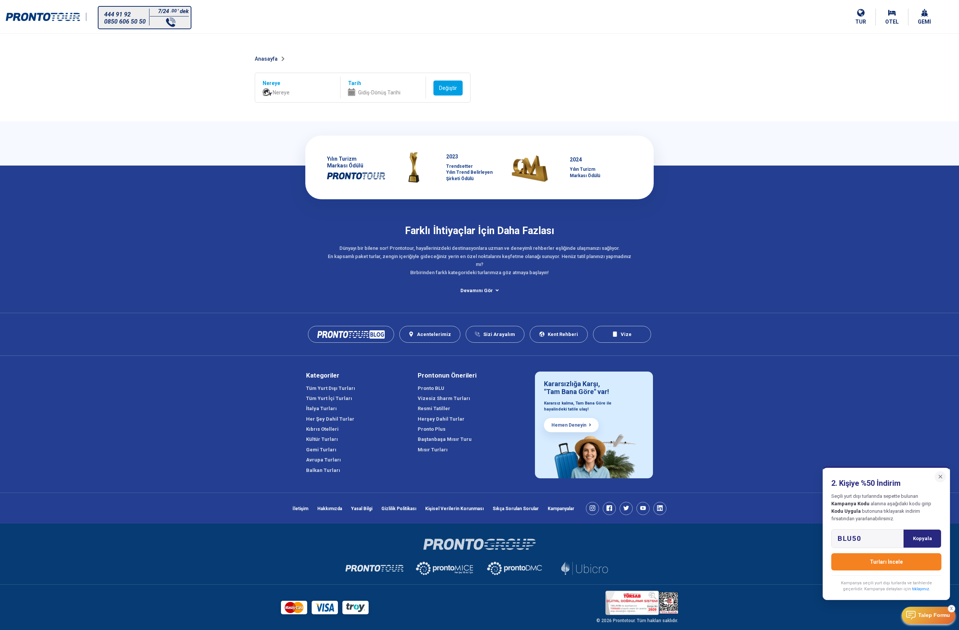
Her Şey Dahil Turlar (330, 419)
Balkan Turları (323, 470)
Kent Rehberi (563, 334)
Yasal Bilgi (361, 508)
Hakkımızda (329, 508)
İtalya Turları (321, 408)
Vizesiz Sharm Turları (444, 398)
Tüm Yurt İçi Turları (329, 398)
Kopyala (922, 538)
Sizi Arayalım (499, 334)
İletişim (300, 508)
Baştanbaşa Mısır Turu (445, 439)
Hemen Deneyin (568, 425)
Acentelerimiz (434, 334)
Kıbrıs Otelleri (322, 429)
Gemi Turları (321, 449)
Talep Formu (934, 615)
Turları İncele (886, 562)
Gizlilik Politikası (398, 508)
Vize (626, 334)
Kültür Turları (322, 439)
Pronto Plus (431, 429)
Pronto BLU (431, 388)
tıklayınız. (921, 589)
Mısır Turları (433, 449)
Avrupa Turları (323, 460)
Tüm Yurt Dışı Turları (330, 388)
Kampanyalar (561, 508)
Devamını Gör (476, 290)
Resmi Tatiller (434, 408)
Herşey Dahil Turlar (441, 419)
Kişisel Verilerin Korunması (454, 508)
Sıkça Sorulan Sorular (516, 508)
